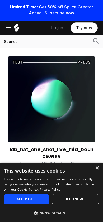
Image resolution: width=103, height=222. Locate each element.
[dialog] (51, 192)
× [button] (97, 168)
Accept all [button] (26, 199)
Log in (57, 27)
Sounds (11, 41)
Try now (84, 27)
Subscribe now (59, 13)
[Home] (16, 29)
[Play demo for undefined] (51, 99)
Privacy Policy (49, 189)
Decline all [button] (75, 199)
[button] (51, 213)
